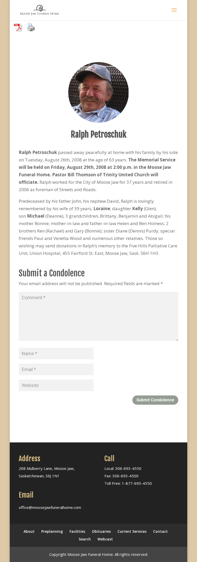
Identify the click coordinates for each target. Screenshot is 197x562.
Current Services (131, 531)
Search (85, 539)
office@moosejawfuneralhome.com (50, 507)
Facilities (77, 531)
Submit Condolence (155, 400)
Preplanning (52, 531)
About (29, 531)
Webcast (105, 539)
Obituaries (101, 531)
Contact (160, 531)
